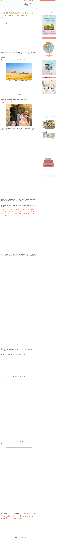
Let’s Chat (31, 8)
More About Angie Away (48, 37)
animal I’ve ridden (9, 512)
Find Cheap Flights (49, 170)
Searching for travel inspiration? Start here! (48, 174)
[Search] (54, 176)
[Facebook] (24, 0)
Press (27, 8)
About (15, 8)
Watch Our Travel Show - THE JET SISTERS (48, 117)
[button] (1, 0)
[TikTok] (27, 0)
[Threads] (29, 0)
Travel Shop (40, 8)
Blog (19, 8)
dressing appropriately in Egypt (23, 19)
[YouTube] (30, 0)
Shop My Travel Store (48, 153)
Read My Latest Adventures (48, 77)
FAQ (36, 8)
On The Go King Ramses (25, 52)
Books (23, 8)
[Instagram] (26, 0)
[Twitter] (32, 0)
